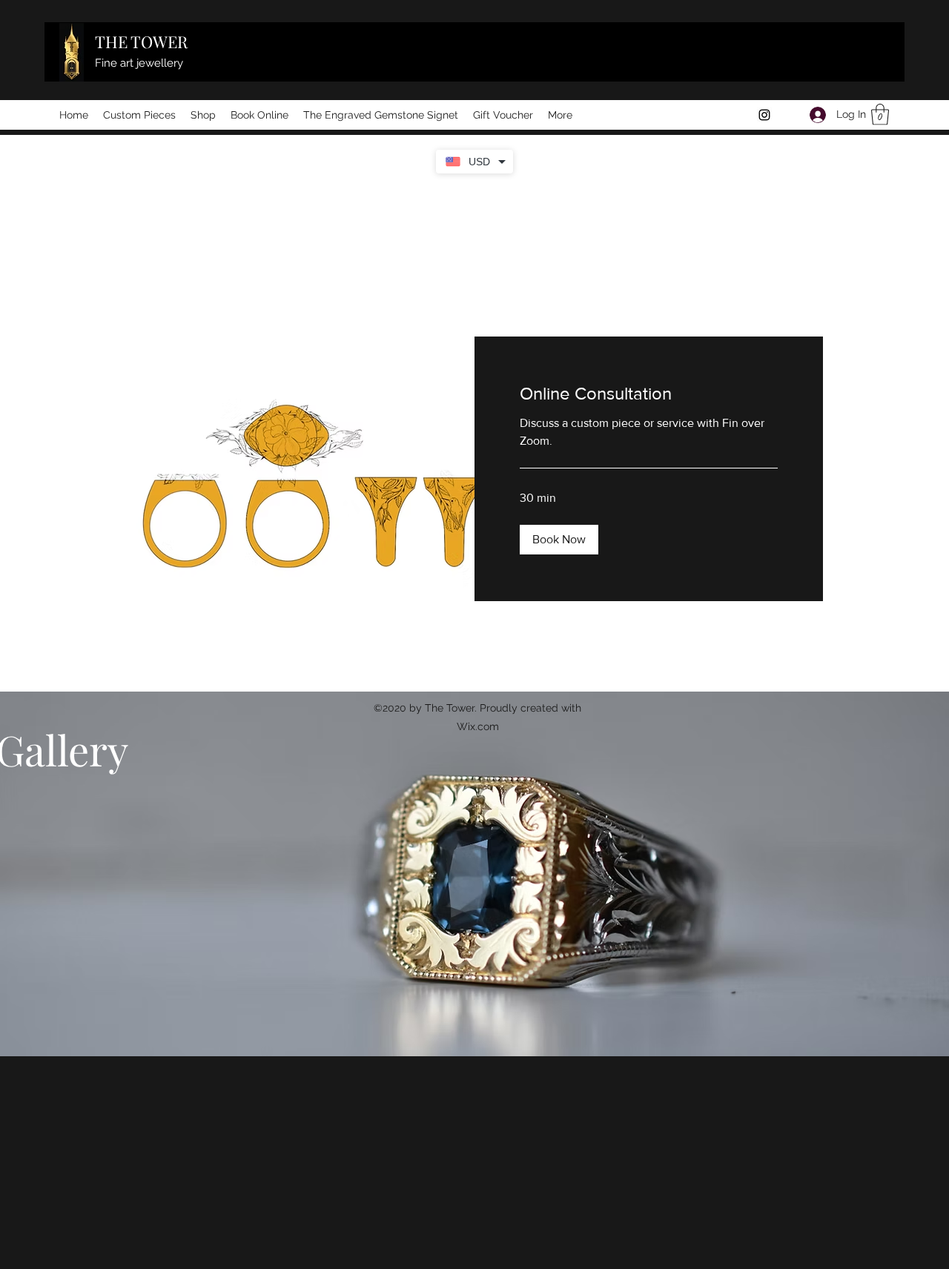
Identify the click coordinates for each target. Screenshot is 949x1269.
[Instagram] (764, 114)
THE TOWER (141, 41)
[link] (649, 393)
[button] (880, 114)
